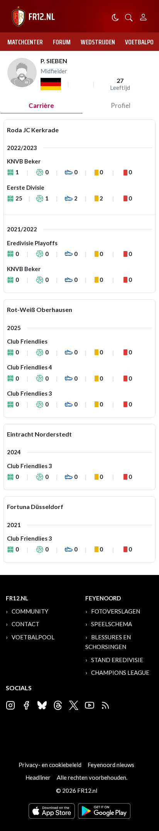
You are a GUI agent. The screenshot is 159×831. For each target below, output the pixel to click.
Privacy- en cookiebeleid (50, 764)
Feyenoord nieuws (111, 764)
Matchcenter (25, 42)
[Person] (143, 16)
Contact (25, 623)
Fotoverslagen (115, 611)
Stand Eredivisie (117, 659)
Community (30, 611)
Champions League (120, 672)
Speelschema (111, 623)
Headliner (38, 777)
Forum (62, 42)
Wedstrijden (98, 42)
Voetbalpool (33, 637)
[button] (129, 17)
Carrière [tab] (41, 105)
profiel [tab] (120, 105)
